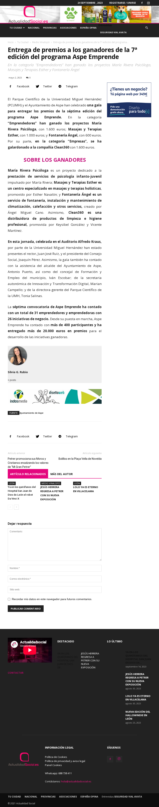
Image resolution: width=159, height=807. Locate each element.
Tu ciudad (16, 27)
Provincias (50, 27)
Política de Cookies (56, 757)
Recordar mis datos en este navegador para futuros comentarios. (52, 599)
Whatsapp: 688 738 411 (58, 773)
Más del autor (61, 474)
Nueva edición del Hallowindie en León (137, 715)
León (12, 483)
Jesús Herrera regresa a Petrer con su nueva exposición (90, 660)
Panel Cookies (53, 765)
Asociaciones (68, 27)
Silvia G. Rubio (18, 372)
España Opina (88, 27)
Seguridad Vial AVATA (113, 32)
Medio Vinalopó (41, 42)
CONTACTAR (15, 672)
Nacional (34, 27)
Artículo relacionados (28, 474)
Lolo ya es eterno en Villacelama (137, 697)
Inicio (11, 42)
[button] (146, 28)
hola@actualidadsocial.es (76, 781)
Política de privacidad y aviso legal (65, 761)
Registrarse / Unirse (122, 2)
